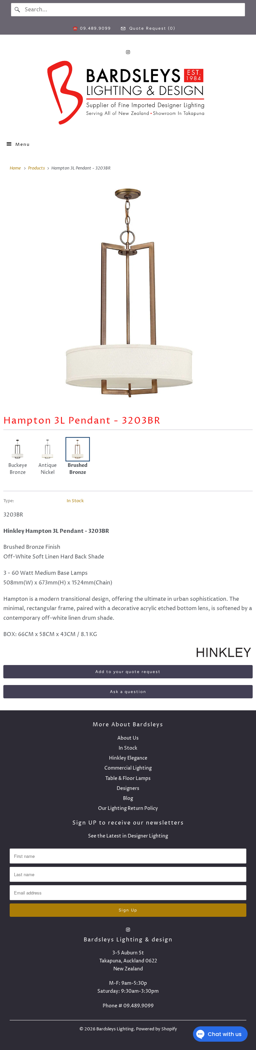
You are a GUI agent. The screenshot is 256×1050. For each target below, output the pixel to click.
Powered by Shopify (156, 1029)
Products (37, 168)
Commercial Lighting (128, 768)
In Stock (75, 501)
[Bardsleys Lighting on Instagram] (128, 52)
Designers (128, 788)
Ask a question (128, 691)
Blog (128, 798)
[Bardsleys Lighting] (128, 94)
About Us (128, 738)
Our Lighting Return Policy (128, 808)
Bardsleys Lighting (115, 1029)
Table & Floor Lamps (128, 778)
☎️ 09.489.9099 (92, 28)
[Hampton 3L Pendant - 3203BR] (128, 292)
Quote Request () (151, 28)
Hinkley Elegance (128, 758)
